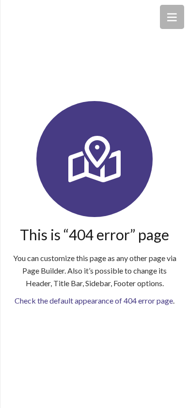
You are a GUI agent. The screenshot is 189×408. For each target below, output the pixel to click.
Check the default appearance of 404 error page (94, 300)
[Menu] (172, 17)
